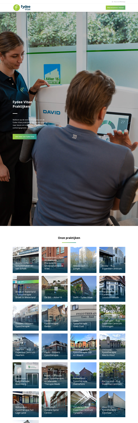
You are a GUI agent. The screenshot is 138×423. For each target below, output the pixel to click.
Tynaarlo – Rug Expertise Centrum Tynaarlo (83, 410)
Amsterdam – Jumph (80, 267)
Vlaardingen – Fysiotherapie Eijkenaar (109, 410)
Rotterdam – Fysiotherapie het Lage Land (24, 410)
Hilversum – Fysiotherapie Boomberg (22, 381)
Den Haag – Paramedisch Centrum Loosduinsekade (110, 293)
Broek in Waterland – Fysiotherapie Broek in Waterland (25, 294)
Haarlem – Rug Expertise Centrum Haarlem (25, 352)
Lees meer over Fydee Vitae (24, 137)
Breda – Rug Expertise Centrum (112, 267)
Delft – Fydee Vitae (82, 297)
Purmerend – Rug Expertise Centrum (112, 382)
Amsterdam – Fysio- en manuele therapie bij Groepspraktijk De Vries (54, 263)
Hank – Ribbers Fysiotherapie (52, 354)
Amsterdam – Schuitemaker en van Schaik (24, 265)
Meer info (19, 272)
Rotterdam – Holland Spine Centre (51, 410)
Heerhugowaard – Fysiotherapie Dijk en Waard (82, 352)
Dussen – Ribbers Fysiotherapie (24, 325)
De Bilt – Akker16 (53, 297)
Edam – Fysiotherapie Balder (51, 323)
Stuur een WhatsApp (119, 1)
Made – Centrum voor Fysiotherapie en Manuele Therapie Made (54, 379)
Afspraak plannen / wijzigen (115, 7)
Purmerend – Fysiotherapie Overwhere (80, 381)
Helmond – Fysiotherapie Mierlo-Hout (109, 352)
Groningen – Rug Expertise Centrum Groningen (112, 323)
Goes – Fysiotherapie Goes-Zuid (80, 323)
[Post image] (26, 260)
